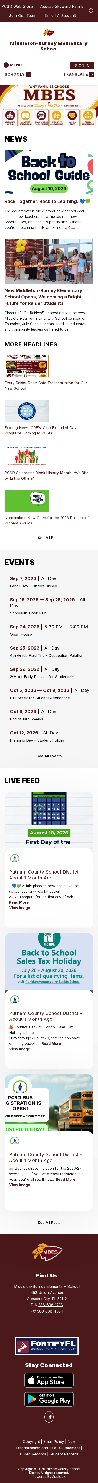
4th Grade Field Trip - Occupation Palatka (46, 655)
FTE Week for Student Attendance (40, 698)
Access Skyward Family (62, 6)
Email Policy (53, 1441)
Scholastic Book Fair (28, 613)
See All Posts (49, 537)
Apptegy (58, 1476)
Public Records (33, 1454)
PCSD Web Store (17, 6)
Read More (19, 902)
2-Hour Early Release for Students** (42, 676)
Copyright (31, 1441)
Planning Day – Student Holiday (37, 740)
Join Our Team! (23, 15)
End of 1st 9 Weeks (26, 719)
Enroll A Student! (60, 15)
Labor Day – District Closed (33, 586)
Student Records (63, 1454)
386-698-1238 (50, 1305)
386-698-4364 (50, 1311)
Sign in (82, 65)
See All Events (49, 756)
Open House (21, 634)
